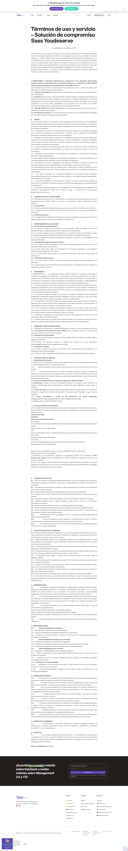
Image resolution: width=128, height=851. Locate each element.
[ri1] (92, 67)
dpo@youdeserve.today (60, 344)
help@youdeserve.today (73, 399)
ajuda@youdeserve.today (39, 399)
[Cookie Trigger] (17, 833)
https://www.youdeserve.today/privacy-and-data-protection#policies (67, 321)
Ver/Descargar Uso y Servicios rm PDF (65, 48)
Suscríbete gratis (88, 772)
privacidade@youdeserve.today (41, 344)
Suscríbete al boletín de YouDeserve (78, 766)
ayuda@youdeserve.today (56, 399)
